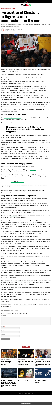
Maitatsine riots (39, 222)
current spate (40, 69)
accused (40, 246)
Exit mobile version (26, 403)
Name (3, 326)
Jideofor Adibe (5, 299)
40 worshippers (30, 135)
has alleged (33, 170)
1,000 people (4, 226)
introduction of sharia (44, 226)
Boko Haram (4, 280)
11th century (35, 86)
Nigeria (11, 310)
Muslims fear (13, 215)
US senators (8, 147)
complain (41, 190)
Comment (3, 315)
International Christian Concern (12, 118)
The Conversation (11, 30)
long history (12, 69)
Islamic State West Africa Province (22, 280)
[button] (2, 1)
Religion (16, 310)
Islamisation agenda (32, 272)
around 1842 (31, 92)
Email (2, 330)
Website (3, 334)
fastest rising (40, 210)
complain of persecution (17, 182)
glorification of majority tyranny (12, 243)
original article (7, 306)
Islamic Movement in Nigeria (25, 190)
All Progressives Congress (28, 263)
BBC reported (7, 140)
